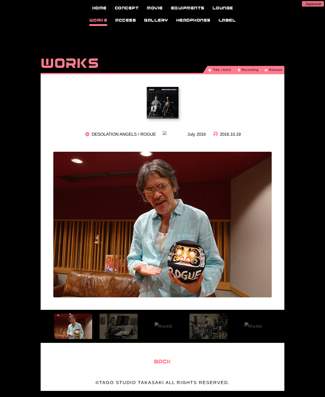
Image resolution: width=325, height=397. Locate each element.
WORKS (98, 20)
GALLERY (156, 20)
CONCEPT (127, 8)
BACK (162, 361)
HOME (99, 8)
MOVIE (155, 8)
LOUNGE (223, 8)
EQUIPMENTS (187, 8)
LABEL (227, 20)
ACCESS (125, 20)
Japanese (313, 4)
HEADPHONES (193, 20)
